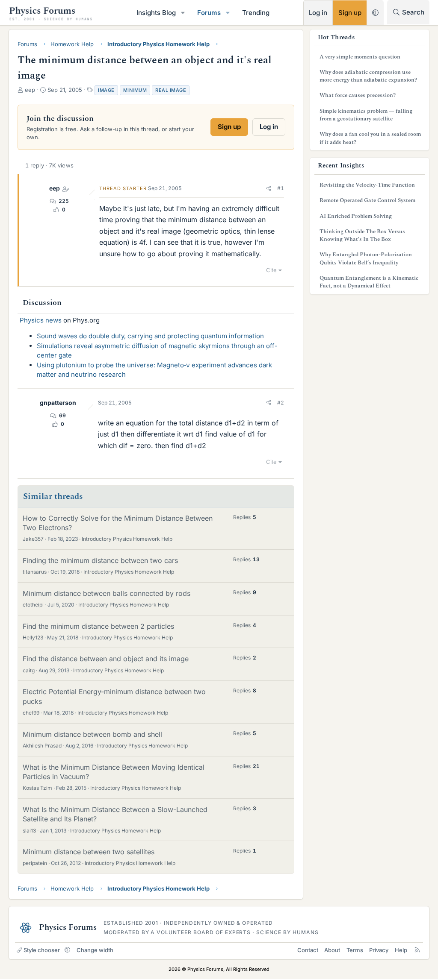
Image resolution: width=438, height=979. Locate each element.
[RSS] (417, 950)
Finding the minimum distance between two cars (100, 560)
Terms (354, 950)
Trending (255, 13)
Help (401, 950)
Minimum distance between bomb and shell (92, 734)
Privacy (378, 950)
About (332, 950)
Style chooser (41, 950)
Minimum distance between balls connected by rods (106, 593)
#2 (280, 402)
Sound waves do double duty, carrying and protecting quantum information (150, 336)
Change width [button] (95, 950)
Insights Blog (156, 13)
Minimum (135, 90)
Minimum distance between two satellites (88, 851)
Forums (209, 13)
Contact (307, 950)
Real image (170, 90)
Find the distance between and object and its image (106, 658)
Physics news (41, 320)
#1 (280, 188)
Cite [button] (271, 270)
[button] (183, 12)
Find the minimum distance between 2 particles (98, 626)
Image (106, 90)
